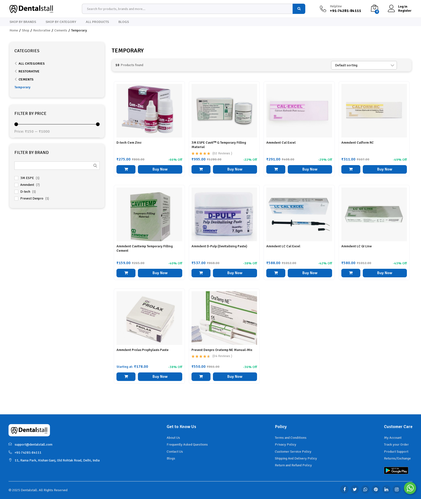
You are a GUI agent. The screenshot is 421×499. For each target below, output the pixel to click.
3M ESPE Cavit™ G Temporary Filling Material (218, 144)
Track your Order (396, 444)
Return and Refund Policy (293, 465)
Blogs (123, 22)
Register (404, 11)
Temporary (22, 87)
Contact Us (175, 451)
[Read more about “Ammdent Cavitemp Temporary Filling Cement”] (125, 273)
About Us (173, 438)
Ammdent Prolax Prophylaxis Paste (142, 350)
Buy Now (160, 169)
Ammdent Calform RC (357, 142)
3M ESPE (27, 178)
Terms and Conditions (290, 438)
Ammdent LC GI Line (356, 246)
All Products (97, 22)
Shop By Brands (23, 22)
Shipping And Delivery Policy (296, 458)
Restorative (29, 71)
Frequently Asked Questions (187, 444)
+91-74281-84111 (28, 452)
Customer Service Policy (293, 451)
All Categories (32, 63)
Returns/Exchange (397, 458)
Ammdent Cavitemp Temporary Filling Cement (144, 248)
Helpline (336, 6)
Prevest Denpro (31, 198)
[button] (125, 169)
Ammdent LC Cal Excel (283, 246)
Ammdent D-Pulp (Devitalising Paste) (219, 246)
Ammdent (27, 185)
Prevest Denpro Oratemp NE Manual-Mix (221, 350)
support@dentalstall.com (33, 444)
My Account (393, 438)
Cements (26, 79)
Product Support (396, 451)
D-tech (25, 192)
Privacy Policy (285, 444)
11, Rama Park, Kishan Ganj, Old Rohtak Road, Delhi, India (57, 460)
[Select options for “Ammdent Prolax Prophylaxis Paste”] (125, 376)
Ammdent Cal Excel (281, 142)
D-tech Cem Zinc (129, 142)
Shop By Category (61, 22)
